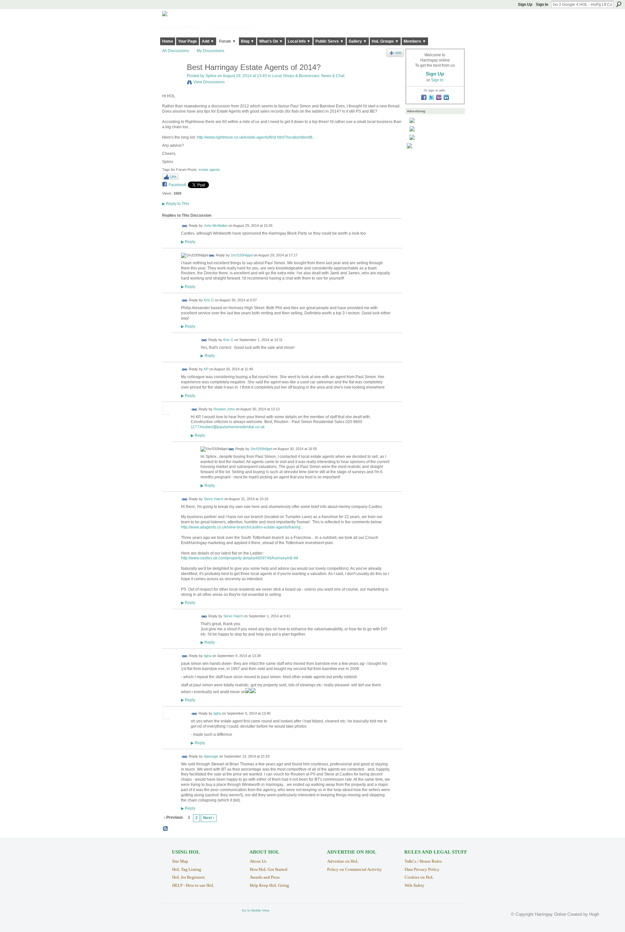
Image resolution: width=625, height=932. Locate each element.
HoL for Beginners (188, 877)
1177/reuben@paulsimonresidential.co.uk (228, 427)
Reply (188, 242)
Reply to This (175, 203)
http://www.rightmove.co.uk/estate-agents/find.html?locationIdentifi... (256, 137)
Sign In (542, 4)
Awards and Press (265, 877)
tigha (207, 656)
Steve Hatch (213, 499)
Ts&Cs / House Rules (423, 861)
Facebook (177, 185)
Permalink (185, 226)
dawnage (211, 756)
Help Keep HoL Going (269, 885)
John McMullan (216, 226)
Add (398, 53)
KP (206, 369)
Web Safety (414, 885)
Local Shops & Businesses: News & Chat (308, 76)
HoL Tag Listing (186, 869)
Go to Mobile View (255, 910)
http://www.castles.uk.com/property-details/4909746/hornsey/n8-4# (239, 558)
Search (618, 4)
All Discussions (175, 50)
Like (173, 176)
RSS (166, 829)
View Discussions (209, 82)
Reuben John (224, 409)
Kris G (209, 300)
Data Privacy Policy (422, 869)
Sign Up (525, 4)
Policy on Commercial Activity (354, 869)
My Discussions (210, 50)
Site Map (180, 861)
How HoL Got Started (268, 869)
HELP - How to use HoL (193, 885)
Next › (208, 818)
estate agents (209, 169)
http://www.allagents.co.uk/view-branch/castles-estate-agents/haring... (242, 527)
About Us (258, 861)
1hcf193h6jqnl (242, 255)
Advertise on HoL (342, 861)
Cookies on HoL (419, 877)
